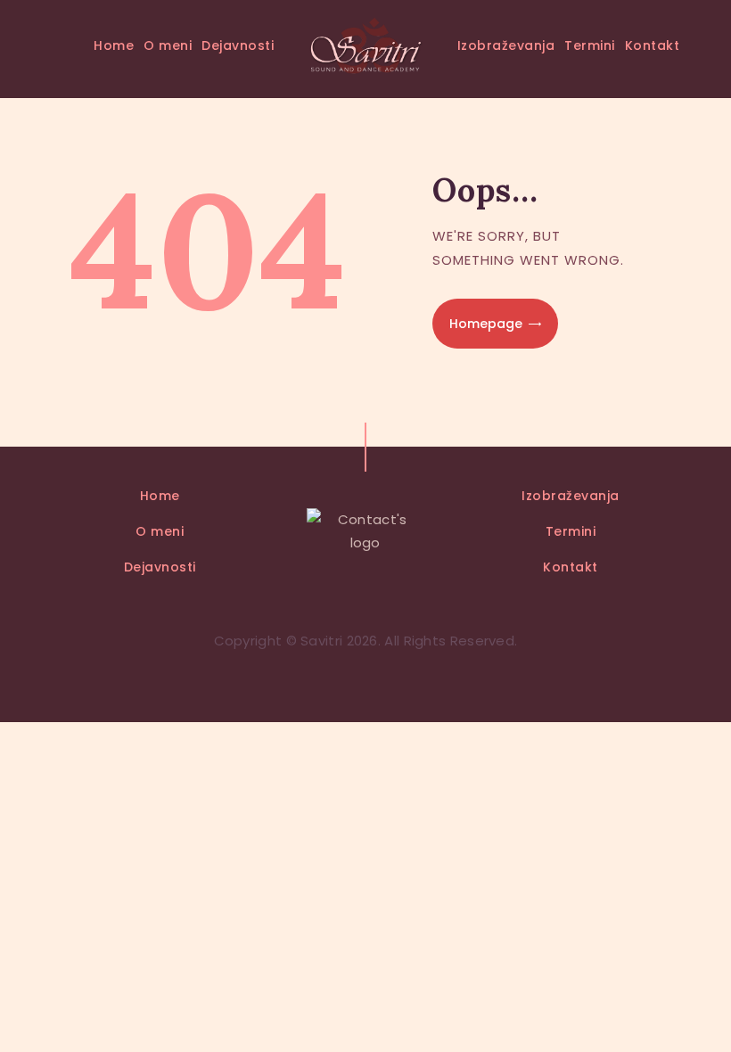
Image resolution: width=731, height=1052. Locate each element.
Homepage (485, 324)
